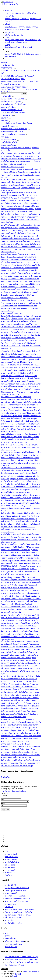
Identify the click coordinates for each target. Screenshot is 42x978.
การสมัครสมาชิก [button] (7, 65)
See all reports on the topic (10, 394)
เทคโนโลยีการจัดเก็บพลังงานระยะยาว (15, 289)
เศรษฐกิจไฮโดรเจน (17, 479)
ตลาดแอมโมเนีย (28, 399)
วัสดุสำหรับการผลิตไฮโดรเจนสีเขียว (18, 484)
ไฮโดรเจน (5, 118)
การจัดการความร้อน (8, 140)
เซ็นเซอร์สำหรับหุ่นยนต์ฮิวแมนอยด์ (14, 669)
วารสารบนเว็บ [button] (31, 71)
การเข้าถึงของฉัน (17, 40)
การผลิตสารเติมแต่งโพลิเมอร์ (17, 175)
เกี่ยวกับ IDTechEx (11, 27)
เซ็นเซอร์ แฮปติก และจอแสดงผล (13, 134)
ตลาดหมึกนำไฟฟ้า (29, 516)
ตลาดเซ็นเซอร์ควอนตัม (10, 540)
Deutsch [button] (28, 89)
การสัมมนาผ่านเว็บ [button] (8, 71)
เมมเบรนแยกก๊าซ (15, 416)
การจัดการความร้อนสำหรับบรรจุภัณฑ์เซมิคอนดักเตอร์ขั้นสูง (20, 631)
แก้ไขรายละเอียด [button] (26, 81)
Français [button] (34, 89)
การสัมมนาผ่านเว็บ (12, 19)
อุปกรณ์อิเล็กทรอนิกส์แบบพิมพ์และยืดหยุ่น (16, 123)
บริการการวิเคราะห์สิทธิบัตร (30, 161)
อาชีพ (27, 30)
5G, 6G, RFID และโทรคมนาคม (12, 99)
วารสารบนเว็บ (35, 19)
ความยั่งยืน (5, 137)
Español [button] (3, 91)
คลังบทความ (10, 868)
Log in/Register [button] (6, 87)
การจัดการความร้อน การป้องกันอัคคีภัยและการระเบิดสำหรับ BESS (21, 738)
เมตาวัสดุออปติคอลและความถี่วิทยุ (22, 185)
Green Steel (26, 418)
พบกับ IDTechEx (19, 30)
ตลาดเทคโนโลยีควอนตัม (28, 540)
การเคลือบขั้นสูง (27, 316)
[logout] (18, 974)
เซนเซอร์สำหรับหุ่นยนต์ (30, 571)
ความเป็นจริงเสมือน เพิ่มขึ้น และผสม (21, 763)
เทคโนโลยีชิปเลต (17, 590)
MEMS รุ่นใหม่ (32, 607)
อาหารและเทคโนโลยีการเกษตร (13, 112)
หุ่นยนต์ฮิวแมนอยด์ (14, 555)
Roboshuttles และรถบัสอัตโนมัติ (12, 376)
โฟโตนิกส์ (4, 121)
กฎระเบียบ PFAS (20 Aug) (14, 965)
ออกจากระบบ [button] (17, 84)
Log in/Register (10, 47)
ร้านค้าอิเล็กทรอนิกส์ (24, 47)
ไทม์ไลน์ (8, 21)
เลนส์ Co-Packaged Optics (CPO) (19, 498)
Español (8, 56)
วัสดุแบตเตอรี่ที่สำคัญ (31, 206)
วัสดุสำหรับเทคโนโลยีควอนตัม (28, 534)
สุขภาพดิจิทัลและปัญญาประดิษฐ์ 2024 (20, 752)
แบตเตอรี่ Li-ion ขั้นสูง (13, 265)
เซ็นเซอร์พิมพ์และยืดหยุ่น (30, 663)
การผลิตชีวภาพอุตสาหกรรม (21, 220)
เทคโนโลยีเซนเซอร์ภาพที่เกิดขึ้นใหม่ (18, 652)
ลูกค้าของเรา (24, 27)
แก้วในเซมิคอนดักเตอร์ (10, 599)
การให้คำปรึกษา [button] (7, 68)
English (7, 54)
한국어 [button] (22, 89)
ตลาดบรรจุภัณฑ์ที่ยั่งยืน (14, 714)
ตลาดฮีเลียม (5, 220)
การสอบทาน (14, 161)
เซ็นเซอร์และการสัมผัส (13, 918)
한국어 (26, 54)
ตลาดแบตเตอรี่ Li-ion (27, 284)
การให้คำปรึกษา (31, 13)
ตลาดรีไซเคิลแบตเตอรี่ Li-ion (12, 225)
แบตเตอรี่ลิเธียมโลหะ (27, 287)
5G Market (29, 180)
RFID (18, 188)
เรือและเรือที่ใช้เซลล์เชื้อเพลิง (12, 351)
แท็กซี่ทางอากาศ (17, 319)
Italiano (13, 56)
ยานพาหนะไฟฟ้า (7, 107)
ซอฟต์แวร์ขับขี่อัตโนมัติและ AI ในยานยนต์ (21, 547)
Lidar (15, 500)
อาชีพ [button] (23, 79)
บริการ (3, 153)
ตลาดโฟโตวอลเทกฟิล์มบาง (22, 413)
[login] (14, 976)
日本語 (13, 54)
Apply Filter (5, 809)
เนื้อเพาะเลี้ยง (31, 445)
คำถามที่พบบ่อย (11, 947)
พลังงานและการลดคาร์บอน (11, 110)
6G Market (36, 180)
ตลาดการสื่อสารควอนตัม (10, 537)
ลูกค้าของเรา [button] (19, 76)
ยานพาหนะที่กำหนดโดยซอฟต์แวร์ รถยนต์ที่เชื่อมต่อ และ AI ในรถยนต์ (20, 620)
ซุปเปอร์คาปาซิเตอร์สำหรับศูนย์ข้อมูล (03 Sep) (22, 962)
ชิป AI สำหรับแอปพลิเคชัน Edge (19, 582)
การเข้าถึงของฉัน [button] (13, 81)
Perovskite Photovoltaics (9, 432)
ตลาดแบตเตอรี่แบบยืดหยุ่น (27, 519)
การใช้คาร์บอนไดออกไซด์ (16, 410)
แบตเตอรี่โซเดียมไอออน (10, 300)
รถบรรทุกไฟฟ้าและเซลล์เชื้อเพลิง (24, 335)
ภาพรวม (8, 933)
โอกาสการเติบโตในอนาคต (17, 153)
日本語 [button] (9, 89)
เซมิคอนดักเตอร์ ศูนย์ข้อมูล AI (12, 131)
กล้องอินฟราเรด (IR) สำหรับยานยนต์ (21, 558)
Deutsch (32, 54)
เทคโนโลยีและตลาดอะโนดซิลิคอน (14, 298)
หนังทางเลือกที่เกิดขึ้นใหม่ (19, 692)
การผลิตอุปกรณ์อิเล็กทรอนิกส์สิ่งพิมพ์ (19, 524)
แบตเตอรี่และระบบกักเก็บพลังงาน (13, 104)
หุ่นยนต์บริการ (6, 574)
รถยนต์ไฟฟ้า (11, 370)
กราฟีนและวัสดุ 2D (19, 214)
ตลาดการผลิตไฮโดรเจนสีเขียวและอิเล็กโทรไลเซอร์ (20, 476)
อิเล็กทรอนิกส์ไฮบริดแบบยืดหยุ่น (13, 521)
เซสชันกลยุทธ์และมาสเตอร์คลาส (13, 164)
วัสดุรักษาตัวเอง (28, 247)
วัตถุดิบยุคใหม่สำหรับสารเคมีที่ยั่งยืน (22, 427)
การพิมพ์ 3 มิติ (6, 96)
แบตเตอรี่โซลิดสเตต (27, 300)
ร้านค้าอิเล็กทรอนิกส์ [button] (19, 87)
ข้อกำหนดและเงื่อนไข (13, 944)
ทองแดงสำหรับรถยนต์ (14, 206)
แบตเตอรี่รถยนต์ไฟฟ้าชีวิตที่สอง (22, 295)
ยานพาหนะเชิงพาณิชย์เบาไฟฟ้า (23, 338)
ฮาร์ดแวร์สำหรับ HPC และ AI (30, 599)
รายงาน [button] (4, 62)
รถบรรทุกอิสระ (29, 319)
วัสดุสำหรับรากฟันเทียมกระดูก (12, 230)
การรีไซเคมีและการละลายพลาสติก (21, 201)
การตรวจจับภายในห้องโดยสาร (27, 601)
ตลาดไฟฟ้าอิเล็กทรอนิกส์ (23, 373)
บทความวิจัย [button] (20, 71)
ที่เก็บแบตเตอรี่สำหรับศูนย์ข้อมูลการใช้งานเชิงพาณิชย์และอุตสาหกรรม (19, 587)
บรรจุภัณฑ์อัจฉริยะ (28, 188)
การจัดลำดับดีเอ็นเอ (31, 458)
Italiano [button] (9, 91)
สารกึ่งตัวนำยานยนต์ (21, 378)
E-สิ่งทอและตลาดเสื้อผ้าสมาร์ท (12, 757)
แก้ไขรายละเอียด (31, 40)
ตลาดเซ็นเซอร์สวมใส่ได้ (16, 671)
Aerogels (14, 198)
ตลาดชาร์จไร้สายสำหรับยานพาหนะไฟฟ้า (24, 392)
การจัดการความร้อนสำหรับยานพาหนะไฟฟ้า (23, 733)
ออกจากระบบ (23, 42)
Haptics (22, 655)
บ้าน (2, 777)
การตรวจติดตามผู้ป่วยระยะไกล (18, 463)
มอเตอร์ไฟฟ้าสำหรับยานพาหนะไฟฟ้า (15, 340)
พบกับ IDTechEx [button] (14, 79)
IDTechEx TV (10, 873)
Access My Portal (20, 791)
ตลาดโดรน (22, 332)
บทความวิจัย (24, 19)
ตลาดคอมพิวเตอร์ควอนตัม (31, 537)
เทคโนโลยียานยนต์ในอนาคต (19, 354)
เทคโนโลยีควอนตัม (8, 126)
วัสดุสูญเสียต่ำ (28, 225)
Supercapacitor (6, 303)
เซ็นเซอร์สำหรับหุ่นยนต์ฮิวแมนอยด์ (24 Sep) (21, 957)
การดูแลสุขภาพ (7, 115)
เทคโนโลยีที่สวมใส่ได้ (9, 142)
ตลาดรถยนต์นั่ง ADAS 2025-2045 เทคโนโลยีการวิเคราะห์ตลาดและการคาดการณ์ (20, 367)
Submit (24, 93)
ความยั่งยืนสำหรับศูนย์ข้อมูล (11, 437)
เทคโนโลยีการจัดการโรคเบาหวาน (19, 455)
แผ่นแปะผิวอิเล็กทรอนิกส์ (10, 460)
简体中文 (19, 54)
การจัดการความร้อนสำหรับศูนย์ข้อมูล (20, 634)
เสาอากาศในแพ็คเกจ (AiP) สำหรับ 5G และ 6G (18, 182)
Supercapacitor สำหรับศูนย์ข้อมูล (23, 303)
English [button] (3, 89)
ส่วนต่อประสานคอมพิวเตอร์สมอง (28, 647)
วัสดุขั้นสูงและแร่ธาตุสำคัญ (11, 102)
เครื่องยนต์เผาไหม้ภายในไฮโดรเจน (22, 421)
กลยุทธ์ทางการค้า (34, 153)
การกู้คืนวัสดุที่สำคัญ (9, 209)
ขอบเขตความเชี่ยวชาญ (23, 148)
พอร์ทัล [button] (3, 81)
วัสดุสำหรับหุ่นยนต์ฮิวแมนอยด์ (25, 236)
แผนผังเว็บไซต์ (10, 939)
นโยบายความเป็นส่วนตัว (14, 941)
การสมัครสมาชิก (18, 13)
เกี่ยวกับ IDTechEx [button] (7, 76)
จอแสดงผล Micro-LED (18, 503)
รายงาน (8, 13)
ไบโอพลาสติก (22, 198)
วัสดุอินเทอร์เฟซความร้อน (28, 249)
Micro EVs (27, 362)
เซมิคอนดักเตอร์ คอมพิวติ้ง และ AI (18, 915)
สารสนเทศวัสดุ (12, 241)
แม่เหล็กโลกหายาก (14, 247)
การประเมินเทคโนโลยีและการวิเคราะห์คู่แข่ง (18, 156)
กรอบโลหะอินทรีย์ (25, 241)
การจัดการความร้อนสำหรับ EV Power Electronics (19, 736)
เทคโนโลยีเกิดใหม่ (12, 862)
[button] (8, 11)
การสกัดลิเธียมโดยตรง (25, 209)
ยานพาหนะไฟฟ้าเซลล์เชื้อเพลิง (26, 473)
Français (38, 54)
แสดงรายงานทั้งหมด (8, 145)
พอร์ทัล (8, 40)
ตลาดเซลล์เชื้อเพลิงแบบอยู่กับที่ (28, 434)
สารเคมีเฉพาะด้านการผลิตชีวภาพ (23, 676)
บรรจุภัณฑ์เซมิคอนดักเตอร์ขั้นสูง (21, 495)
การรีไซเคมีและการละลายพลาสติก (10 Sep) (21, 959)
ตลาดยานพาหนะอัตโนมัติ (20, 550)
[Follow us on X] (23, 826)
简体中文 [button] (15, 89)
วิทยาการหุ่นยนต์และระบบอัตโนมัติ (14, 129)
